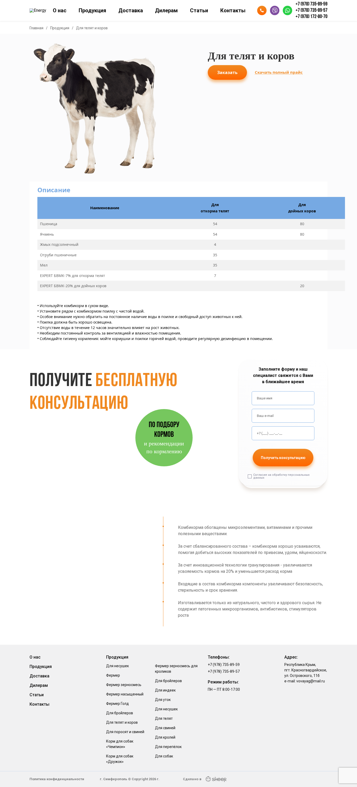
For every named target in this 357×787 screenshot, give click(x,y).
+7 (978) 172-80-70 (311, 16)
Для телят (164, 718)
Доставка (130, 10)
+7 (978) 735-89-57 (311, 10)
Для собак (164, 756)
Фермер (113, 675)
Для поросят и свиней (125, 732)
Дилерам (166, 10)
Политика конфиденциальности (57, 779)
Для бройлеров (119, 713)
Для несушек (117, 666)
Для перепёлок (168, 747)
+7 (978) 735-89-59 (311, 4)
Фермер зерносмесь (123, 685)
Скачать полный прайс (279, 72)
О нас (59, 10)
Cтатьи (199, 10)
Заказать (227, 72)
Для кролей (165, 737)
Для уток (163, 700)
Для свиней (165, 728)
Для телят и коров (122, 722)
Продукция (92, 10)
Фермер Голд (117, 703)
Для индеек (165, 690)
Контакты (232, 10)
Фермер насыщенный (124, 694)
